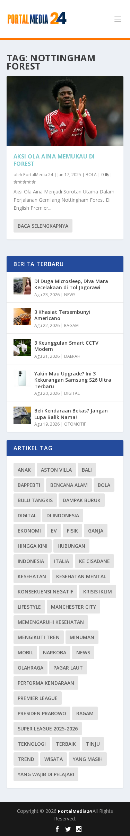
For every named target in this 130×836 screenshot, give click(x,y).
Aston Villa (56, 469)
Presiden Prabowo (42, 713)
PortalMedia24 (75, 811)
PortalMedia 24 (38, 175)
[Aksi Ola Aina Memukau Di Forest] (65, 111)
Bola (104, 485)
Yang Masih (88, 759)
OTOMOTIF (75, 424)
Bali (87, 469)
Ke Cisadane (94, 561)
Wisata (53, 759)
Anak (24, 469)
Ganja (95, 530)
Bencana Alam (69, 485)
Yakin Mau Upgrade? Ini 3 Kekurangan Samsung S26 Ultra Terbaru (72, 379)
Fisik (72, 530)
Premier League (38, 698)
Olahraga (30, 667)
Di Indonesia (62, 515)
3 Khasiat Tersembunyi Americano (62, 315)
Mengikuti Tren (39, 637)
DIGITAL (72, 393)
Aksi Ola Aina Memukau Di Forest (54, 160)
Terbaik (66, 743)
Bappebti (29, 485)
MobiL (25, 652)
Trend (26, 759)
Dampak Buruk (82, 500)
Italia (61, 561)
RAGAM (71, 325)
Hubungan (71, 546)
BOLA (91, 175)
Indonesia (31, 561)
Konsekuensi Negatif (45, 591)
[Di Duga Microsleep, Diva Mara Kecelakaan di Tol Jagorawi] (22, 285)
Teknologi (32, 743)
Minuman (82, 637)
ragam (85, 713)
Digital (27, 515)
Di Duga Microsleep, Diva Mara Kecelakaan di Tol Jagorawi (71, 284)
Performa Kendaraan (46, 683)
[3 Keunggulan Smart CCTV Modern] (22, 347)
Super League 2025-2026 (48, 728)
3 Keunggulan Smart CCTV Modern (66, 345)
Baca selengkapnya (43, 225)
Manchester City (73, 606)
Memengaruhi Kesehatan (51, 622)
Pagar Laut (68, 667)
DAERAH (72, 356)
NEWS (69, 295)
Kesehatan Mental (81, 576)
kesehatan (32, 576)
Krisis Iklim (97, 591)
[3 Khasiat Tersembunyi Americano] (22, 316)
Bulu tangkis (35, 500)
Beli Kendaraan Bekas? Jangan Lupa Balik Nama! (71, 413)
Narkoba (54, 652)
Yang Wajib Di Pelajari (46, 774)
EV (54, 530)
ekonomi (29, 530)
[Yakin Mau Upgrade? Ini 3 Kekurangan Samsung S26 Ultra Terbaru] (22, 378)
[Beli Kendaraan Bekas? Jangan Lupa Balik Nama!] (22, 415)
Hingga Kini (32, 546)
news (83, 652)
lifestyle (29, 606)
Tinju (93, 743)
